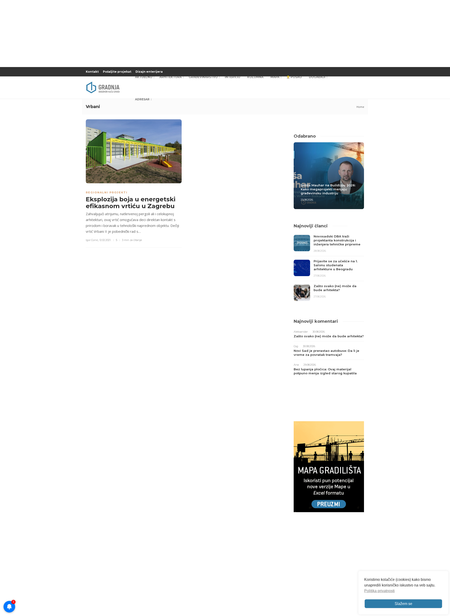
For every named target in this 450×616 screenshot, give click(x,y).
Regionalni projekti (107, 192)
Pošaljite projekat (117, 71)
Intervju (232, 77)
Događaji (317, 77)
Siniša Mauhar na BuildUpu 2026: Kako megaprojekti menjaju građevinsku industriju (328, 189)
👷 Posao (294, 77)
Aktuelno (143, 77)
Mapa (274, 77)
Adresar (142, 99)
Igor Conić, (92, 240)
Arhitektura (170, 77)
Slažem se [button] (403, 604)
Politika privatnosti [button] (379, 591)
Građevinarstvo (203, 77)
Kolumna (255, 77)
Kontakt (92, 71)
